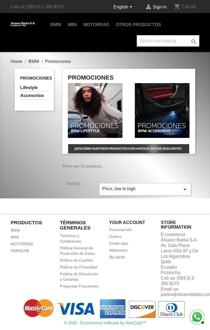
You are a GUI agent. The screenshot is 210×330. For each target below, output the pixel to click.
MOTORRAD (96, 24)
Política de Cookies (76, 260)
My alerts (117, 257)
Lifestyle (29, 87)
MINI (72, 24)
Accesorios (32, 95)
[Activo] (196, 316)
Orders (115, 236)
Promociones (36, 78)
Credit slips (118, 243)
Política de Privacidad (78, 267)
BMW (55, 24)
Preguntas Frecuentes (79, 286)
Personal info (120, 230)
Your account (127, 222)
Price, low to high (145, 189)
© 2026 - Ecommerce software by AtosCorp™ (105, 322)
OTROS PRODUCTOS (138, 24)
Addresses (118, 250)
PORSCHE (20, 251)
